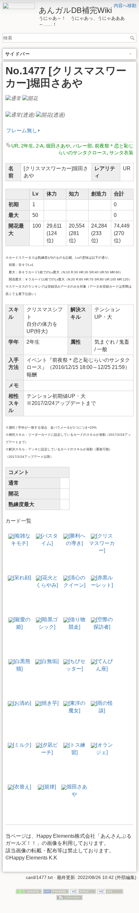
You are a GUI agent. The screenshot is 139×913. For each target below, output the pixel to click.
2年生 (27, 145)
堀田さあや (58, 145)
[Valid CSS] (110, 891)
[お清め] (22, 703)
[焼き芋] (49, 703)
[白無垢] (49, 661)
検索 (133, 38)
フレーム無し (21, 130)
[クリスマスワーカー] (102, 543)
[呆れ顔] (22, 577)
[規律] (49, 786)
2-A (39, 145)
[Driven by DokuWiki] (69, 897)
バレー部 (82, 145)
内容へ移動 (125, 5)
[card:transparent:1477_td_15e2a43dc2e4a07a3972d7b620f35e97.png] (20, 115)
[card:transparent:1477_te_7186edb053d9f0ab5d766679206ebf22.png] (50, 115)
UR (14, 145)
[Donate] (29, 891)
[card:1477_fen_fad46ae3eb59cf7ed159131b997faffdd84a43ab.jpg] (30, 98)
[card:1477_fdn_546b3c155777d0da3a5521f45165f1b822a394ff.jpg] (13, 98)
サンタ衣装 (121, 152)
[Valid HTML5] (83, 891)
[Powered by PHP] (56, 891)
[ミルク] (22, 745)
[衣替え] (22, 786)
